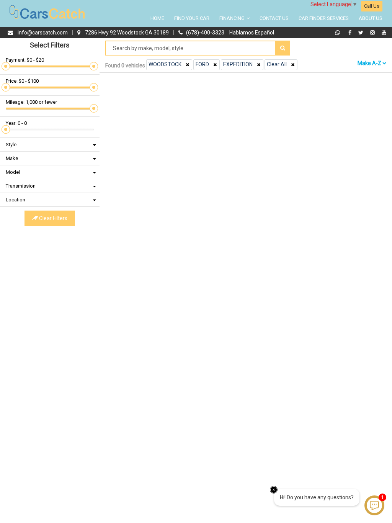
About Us (370, 18)
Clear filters (52, 218)
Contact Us (274, 18)
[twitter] (361, 32)
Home (157, 18)
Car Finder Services (324, 18)
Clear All (277, 64)
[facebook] (350, 32)
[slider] (6, 66)
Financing (232, 18)
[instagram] (373, 32)
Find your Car (191, 18)
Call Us (371, 6)
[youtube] (384, 32)
